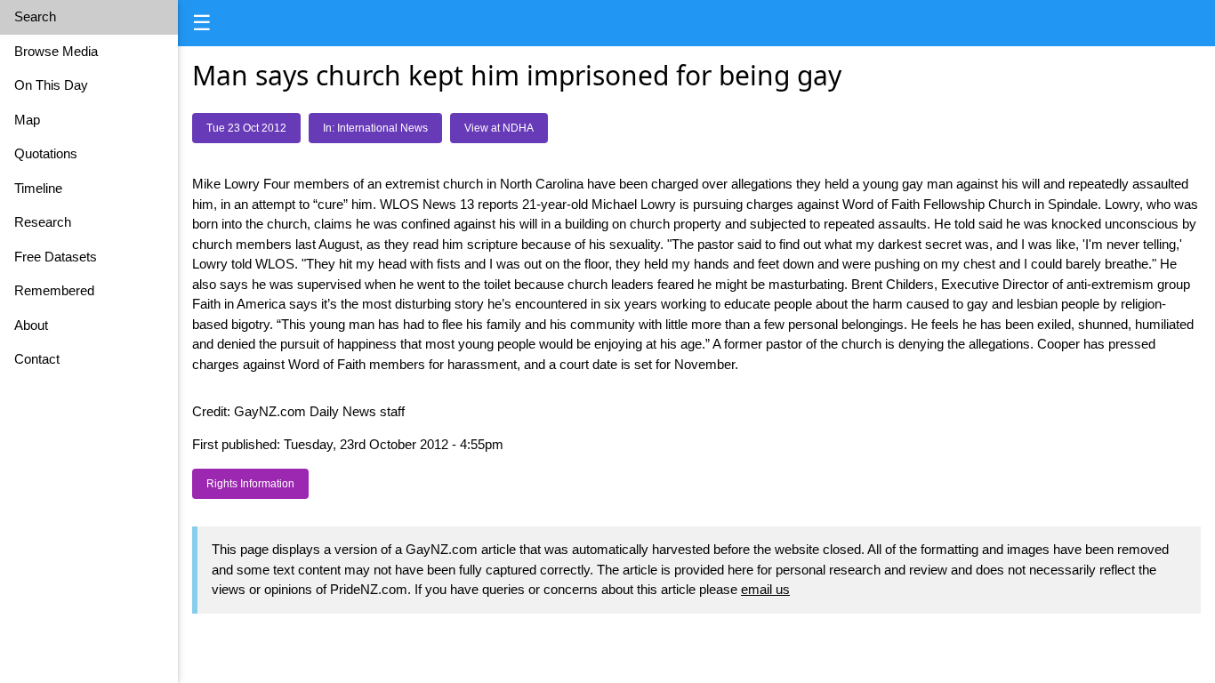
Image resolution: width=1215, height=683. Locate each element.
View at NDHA (499, 128)
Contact (37, 358)
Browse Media (56, 51)
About (31, 325)
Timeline (38, 188)
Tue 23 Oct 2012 (246, 128)
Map (27, 119)
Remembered (54, 290)
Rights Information (250, 484)
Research (42, 221)
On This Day (51, 84)
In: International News (375, 128)
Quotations (45, 153)
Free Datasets (55, 256)
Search (35, 16)
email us (765, 589)
